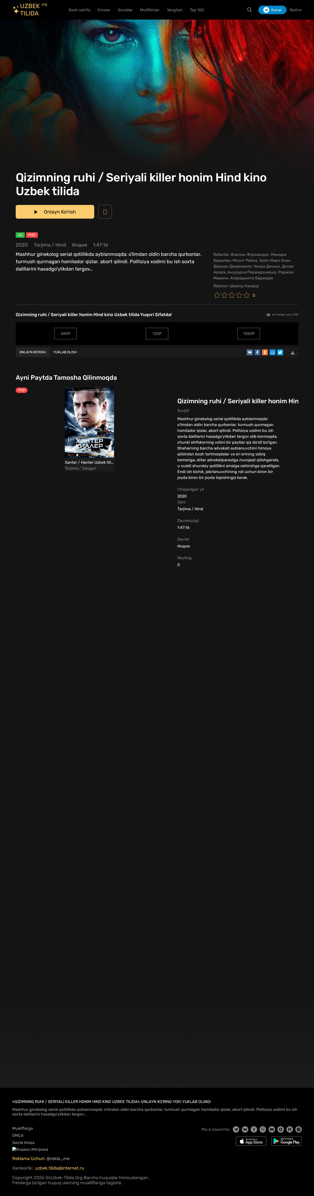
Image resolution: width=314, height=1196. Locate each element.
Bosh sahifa (79, 10)
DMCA (18, 1135)
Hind (60, 245)
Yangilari (175, 10)
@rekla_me (59, 1158)
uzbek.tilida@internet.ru (59, 1168)
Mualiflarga (22, 1128)
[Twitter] (280, 352)
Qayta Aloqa (23, 1142)
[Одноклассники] (265, 352)
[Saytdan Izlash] (249, 9)
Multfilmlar (149, 10)
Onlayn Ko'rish (32, 352)
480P (65, 333)
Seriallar (125, 10)
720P (157, 333)
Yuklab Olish (65, 352)
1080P (249, 333)
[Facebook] (257, 352)
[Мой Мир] (272, 352)
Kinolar (104, 10)
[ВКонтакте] (250, 352)
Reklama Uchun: (29, 1158)
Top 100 (197, 10)
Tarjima (42, 245)
